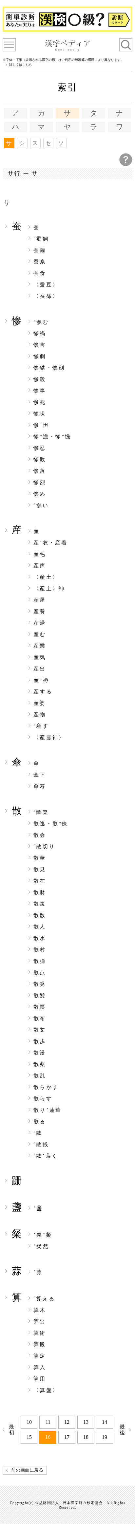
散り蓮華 (47, 1110)
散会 (39, 835)
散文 (39, 1030)
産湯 (39, 623)
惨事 (39, 391)
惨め (39, 494)
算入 (39, 1367)
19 (104, 1437)
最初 (12, 1429)
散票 (39, 1007)
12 (66, 1422)
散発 (39, 984)
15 (29, 1437)
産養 (39, 612)
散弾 (39, 961)
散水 (39, 938)
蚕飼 (41, 239)
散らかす (46, 1087)
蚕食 (39, 273)
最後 (123, 1429)
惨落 (39, 471)
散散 (39, 915)
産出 (39, 669)
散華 (39, 858)
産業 (39, 646)
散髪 (39, 996)
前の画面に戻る (27, 1470)
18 (85, 1437)
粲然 (41, 1246)
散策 (39, 904)
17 (66, 1437)
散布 (39, 1018)
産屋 (39, 600)
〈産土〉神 (49, 589)
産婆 (39, 703)
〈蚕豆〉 (46, 285)
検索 (125, 44)
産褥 (41, 680)
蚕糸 (39, 262)
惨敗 (39, 460)
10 (29, 1422)
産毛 (39, 554)
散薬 (39, 1064)
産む (39, 634)
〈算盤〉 (46, 1390)
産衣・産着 (50, 543)
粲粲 (43, 1235)
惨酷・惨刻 (49, 368)
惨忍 (39, 448)
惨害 (39, 345)
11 (48, 1422)
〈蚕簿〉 (46, 296)
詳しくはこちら (20, 64)
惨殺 (39, 379)
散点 (39, 973)
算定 (39, 1356)
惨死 (39, 402)
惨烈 (39, 483)
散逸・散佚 (50, 824)
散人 (39, 927)
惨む (41, 322)
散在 (39, 881)
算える (44, 1299)
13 (85, 1422)
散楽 (41, 812)
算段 (39, 1345)
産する (42, 692)
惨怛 (41, 425)
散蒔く (46, 1156)
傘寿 (39, 786)
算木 (39, 1310)
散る (39, 1122)
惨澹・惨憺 (52, 437)
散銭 (41, 1145)
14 (104, 1422)
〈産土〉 (46, 577)
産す (41, 726)
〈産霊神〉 (49, 738)
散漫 (39, 1053)
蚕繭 (39, 250)
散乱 (39, 1076)
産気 (39, 657)
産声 (39, 566)
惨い (41, 505)
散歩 (39, 1041)
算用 (39, 1379)
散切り (44, 847)
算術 (39, 1333)
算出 (39, 1322)
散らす (42, 1099)
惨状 (39, 414)
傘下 (39, 775)
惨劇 (39, 356)
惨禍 (39, 334)
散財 (39, 892)
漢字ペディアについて (9, 44)
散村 (39, 950)
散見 (39, 869)
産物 (39, 715)
